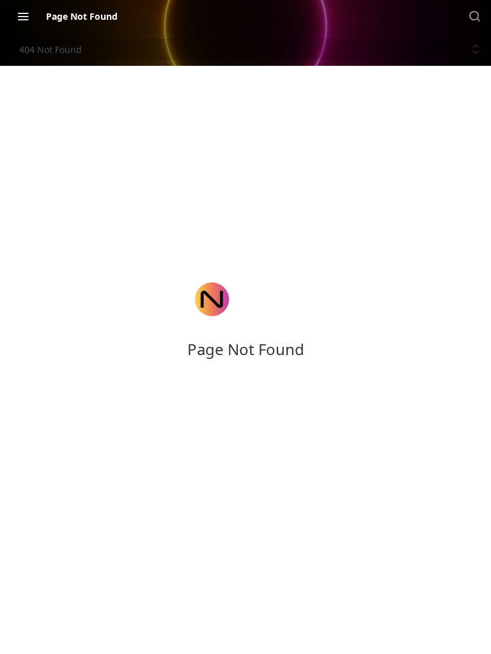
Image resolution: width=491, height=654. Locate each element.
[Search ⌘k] (474, 16)
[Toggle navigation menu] (23, 16)
